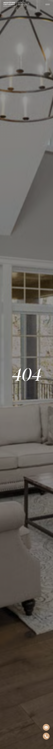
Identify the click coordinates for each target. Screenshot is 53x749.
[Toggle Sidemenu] (48, 4)
